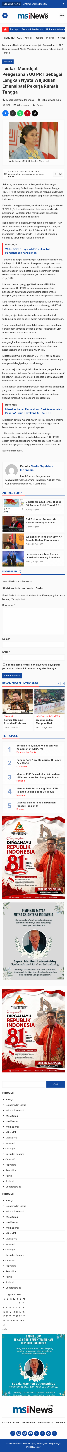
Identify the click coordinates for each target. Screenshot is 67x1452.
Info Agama (11, 1115)
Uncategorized (13, 1186)
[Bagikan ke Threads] (35, 113)
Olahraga (10, 1148)
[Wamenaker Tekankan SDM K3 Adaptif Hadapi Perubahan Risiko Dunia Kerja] (13, 541)
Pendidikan (11, 1170)
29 (20, 1320)
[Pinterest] (54, 1433)
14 (17, 1311)
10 (4, 1311)
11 (7, 1311)
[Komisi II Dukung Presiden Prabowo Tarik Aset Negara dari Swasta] (17, 701)
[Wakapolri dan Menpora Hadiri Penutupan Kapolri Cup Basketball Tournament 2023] (49, 701)
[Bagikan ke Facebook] (5, 113)
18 (7, 1316)
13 (14, 1311)
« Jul (4, 1329)
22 (20, 1316)
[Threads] (24, 1433)
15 (20, 1311)
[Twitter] (36, 1433)
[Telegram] (48, 1433)
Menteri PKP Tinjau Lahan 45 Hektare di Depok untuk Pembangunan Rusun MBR (38, 777)
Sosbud (9, 1181)
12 (10, 1311)
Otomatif (10, 1159)
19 (10, 1316)
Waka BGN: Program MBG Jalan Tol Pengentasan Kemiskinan (27, 251)
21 (17, 1316)
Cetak (39, 105)
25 (7, 1320)
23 (23, 1316)
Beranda (6, 1422)
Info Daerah (42, 716)
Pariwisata (10, 1164)
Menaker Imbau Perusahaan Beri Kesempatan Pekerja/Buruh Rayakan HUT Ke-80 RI (33, 411)
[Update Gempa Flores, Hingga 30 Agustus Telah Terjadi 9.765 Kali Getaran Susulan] (13, 506)
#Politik (50, 37)
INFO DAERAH (29, 1422)
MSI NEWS (54, 716)
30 (23, 1320)
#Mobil (28, 37)
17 (4, 1316)
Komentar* (8, 605)
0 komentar (23, 105)
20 (14, 1316)
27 (14, 1320)
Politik (8, 1175)
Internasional (12, 1126)
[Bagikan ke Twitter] (13, 113)
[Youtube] (30, 1433)
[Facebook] (12, 1433)
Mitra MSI (10, 1132)
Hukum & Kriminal (56, 29)
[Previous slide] (58, 683)
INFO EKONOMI (45, 1422)
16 (23, 1311)
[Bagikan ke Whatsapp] (20, 113)
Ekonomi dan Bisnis (32, 29)
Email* (6, 651)
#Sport (39, 37)
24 (4, 1320)
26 (10, 1320)
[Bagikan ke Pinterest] (27, 113)
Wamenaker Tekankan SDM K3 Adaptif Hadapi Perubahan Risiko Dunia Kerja (44, 540)
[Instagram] (18, 1433)
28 (17, 1320)
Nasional (8, 61)
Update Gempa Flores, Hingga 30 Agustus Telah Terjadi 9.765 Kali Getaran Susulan (44, 505)
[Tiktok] (42, 1433)
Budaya (14, 29)
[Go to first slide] (63, 683)
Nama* (6, 638)
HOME (16, 1422)
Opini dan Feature (14, 1153)
